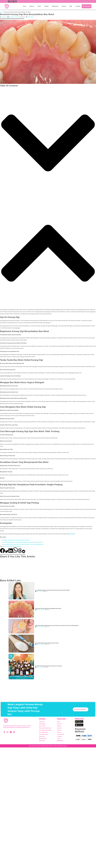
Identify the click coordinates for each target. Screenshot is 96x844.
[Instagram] (7, 732)
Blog (71, 6)
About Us (31, 6)
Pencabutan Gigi (43, 732)
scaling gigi (18, 546)
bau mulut (5, 546)
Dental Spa (42, 736)
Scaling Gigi (42, 723)
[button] (87, 1)
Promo (39, 6)
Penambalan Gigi (43, 734)
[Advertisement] (42, 569)
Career (58, 738)
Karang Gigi (11, 546)
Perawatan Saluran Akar (45, 728)
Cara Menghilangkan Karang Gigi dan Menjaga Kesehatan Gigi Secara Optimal (22, 542)
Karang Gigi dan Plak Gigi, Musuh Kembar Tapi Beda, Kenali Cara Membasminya (23, 544)
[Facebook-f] (4, 732)
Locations (77, 6)
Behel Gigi (41, 740)
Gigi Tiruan (42, 721)
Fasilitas (59, 725)
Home (24, 6)
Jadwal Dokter (60, 734)
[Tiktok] (14, 732)
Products (59, 730)
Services (64, 6)
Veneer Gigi (42, 725)
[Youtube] (11, 732)
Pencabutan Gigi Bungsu (45, 730)
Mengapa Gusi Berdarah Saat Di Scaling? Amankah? (16, 540)
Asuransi (59, 728)
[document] (48, 768)
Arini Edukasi (30, 17)
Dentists (46, 6)
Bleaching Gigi (42, 738)
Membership (55, 6)
